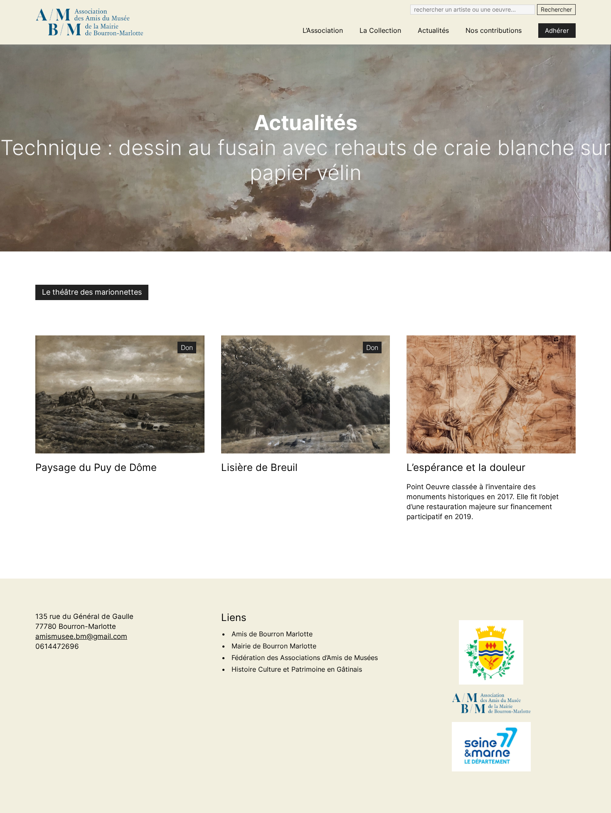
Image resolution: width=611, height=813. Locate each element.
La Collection (380, 30)
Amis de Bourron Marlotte (272, 634)
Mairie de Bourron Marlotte (274, 646)
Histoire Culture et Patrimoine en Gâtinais (297, 669)
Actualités (433, 30)
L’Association (323, 30)
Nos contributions (494, 30)
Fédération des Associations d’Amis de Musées (305, 657)
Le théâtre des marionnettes (92, 292)
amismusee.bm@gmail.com (81, 636)
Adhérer (557, 30)
